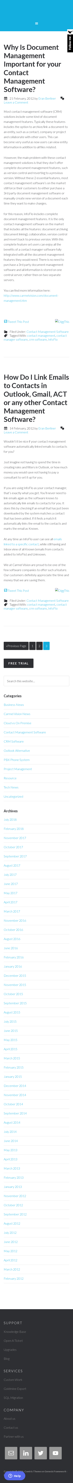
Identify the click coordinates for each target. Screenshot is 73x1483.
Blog (7, 1358)
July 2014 (10, 1131)
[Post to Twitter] (5, 321)
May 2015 (10, 1040)
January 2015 (13, 1076)
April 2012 (10, 1260)
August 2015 (12, 1012)
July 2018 (10, 819)
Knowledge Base (15, 1331)
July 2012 (10, 1232)
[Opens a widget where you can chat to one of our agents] (14, 1476)
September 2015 (15, 1003)
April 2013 (10, 1159)
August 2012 (12, 1223)
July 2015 (10, 1021)
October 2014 (13, 1104)
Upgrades (10, 1349)
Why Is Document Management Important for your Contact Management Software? (32, 68)
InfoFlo (53, 339)
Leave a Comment (16, 102)
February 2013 (14, 1177)
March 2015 (12, 1058)
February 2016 (14, 957)
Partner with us (14, 1436)
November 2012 (15, 1196)
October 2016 (13, 929)
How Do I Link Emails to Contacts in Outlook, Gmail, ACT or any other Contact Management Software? (36, 398)
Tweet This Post (18, 321)
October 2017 (13, 847)
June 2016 (11, 948)
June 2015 (11, 1030)
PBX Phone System (17, 760)
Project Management (18, 769)
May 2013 (10, 1150)
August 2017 (12, 865)
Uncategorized (13, 796)
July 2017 (10, 874)
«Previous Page (16, 646)
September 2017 (15, 856)
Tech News (11, 787)
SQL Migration (13, 1397)
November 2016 (15, 920)
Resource (10, 778)
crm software (38, 339)
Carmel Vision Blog (36, 12)
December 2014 (15, 1085)
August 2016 (12, 939)
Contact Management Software (47, 331)
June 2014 (11, 1141)
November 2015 (15, 985)
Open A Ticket (13, 1340)
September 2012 (15, 1214)
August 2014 (12, 1122)
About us (9, 1418)
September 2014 (15, 1113)
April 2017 (10, 902)
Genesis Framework (55, 1471)
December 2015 (15, 975)
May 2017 (10, 893)
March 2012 (12, 1269)
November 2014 (15, 1095)
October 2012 (13, 1205)
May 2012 (10, 1251)
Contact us (11, 1427)
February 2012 (14, 1278)
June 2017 (11, 884)
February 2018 (14, 828)
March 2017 (12, 911)
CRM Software (14, 741)
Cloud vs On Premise (17, 723)
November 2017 (15, 838)
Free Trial (18, 663)
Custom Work (13, 1379)
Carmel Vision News (17, 714)
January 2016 (13, 966)
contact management (41, 335)
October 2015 (13, 994)
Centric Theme (33, 1471)
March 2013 (12, 1168)
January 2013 (13, 1186)
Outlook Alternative (17, 750)
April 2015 (10, 1049)
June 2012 (11, 1242)
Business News (14, 704)
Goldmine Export (15, 1388)
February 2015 (14, 1067)
